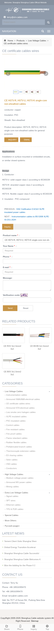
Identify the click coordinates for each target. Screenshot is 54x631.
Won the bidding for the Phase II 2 (19, 565)
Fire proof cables (14, 434)
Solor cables (11, 460)
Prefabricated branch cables (19, 447)
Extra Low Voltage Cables (16, 492)
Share (7, 629)
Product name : (11, 235)
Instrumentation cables (16, 395)
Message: (7, 278)
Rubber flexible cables (16, 442)
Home (10, 40)
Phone (20, 629)
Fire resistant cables (15, 429)
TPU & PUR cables (14, 509)
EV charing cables (14, 455)
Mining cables (12, 486)
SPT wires (10, 500)
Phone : (7, 257)
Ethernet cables (13, 505)
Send (10, 308)
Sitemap (34, 621)
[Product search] (48, 22)
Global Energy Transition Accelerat (20, 547)
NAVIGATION (9, 31)
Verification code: (11, 295)
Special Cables (11, 515)
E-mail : (7, 267)
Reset (25, 308)
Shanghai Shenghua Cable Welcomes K (22, 559)
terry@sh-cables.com (17, 17)
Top (47, 629)
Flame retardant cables (16, 438)
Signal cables (12, 496)
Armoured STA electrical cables (20, 408)
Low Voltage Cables (37, 40)
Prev (8, 73)
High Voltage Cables (14, 474)
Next (46, 73)
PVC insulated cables (15, 421)
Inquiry (34, 629)
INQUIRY (12, 140)
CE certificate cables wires (16, 43)
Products (20, 40)
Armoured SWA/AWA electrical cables (23, 399)
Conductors (11, 468)
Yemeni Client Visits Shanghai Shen (20, 541)
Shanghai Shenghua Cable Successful (21, 553)
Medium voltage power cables (19, 478)
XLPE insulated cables (16, 416)
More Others (10, 520)
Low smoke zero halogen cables (21, 412)
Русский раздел (12, 526)
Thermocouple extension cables (20, 451)
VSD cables (11, 464)
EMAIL (26, 140)
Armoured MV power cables (19, 482)
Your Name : (10, 246)
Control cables (12, 425)
